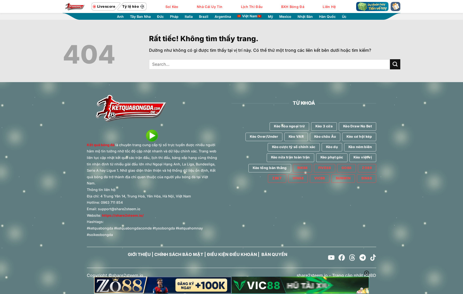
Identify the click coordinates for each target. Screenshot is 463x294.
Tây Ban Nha (140, 17)
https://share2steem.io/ (123, 215)
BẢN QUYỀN (274, 254)
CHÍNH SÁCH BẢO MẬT (178, 254)
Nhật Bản (305, 17)
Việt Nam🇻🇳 (252, 16)
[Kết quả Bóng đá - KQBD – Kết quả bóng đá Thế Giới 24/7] (75, 6)
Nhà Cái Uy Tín (209, 7)
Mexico (285, 17)
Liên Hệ (329, 7)
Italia (189, 17)
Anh (120, 17)
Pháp (174, 17)
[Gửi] (395, 64)
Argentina (223, 17)
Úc (344, 17)
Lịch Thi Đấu (252, 7)
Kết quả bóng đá (100, 145)
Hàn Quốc (327, 17)
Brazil (203, 17)
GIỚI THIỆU (139, 254)
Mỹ (270, 17)
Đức (160, 17)
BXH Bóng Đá (292, 7)
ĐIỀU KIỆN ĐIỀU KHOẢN (232, 254)
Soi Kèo (171, 7)
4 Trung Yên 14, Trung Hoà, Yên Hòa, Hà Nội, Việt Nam (145, 196)
